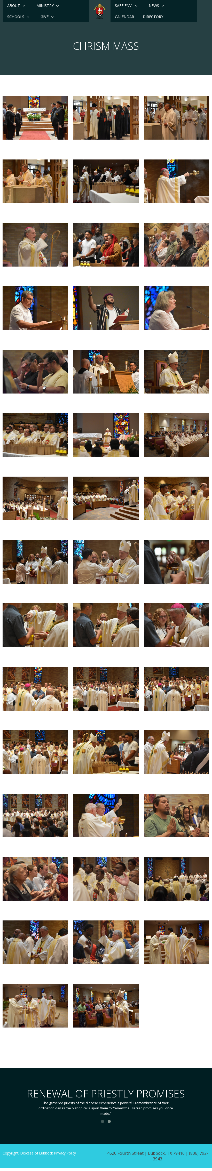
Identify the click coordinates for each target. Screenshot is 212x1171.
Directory (153, 16)
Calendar (124, 16)
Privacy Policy (65, 1153)
